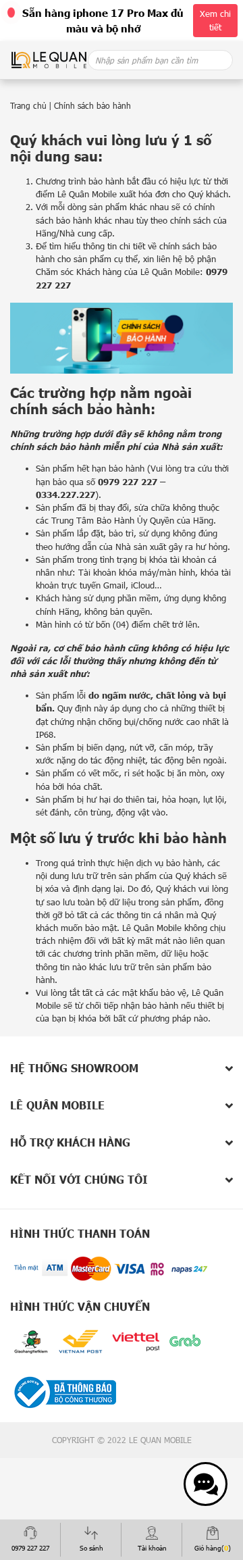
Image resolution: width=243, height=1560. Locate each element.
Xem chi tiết (215, 20)
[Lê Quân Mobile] (49, 59)
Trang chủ (28, 105)
